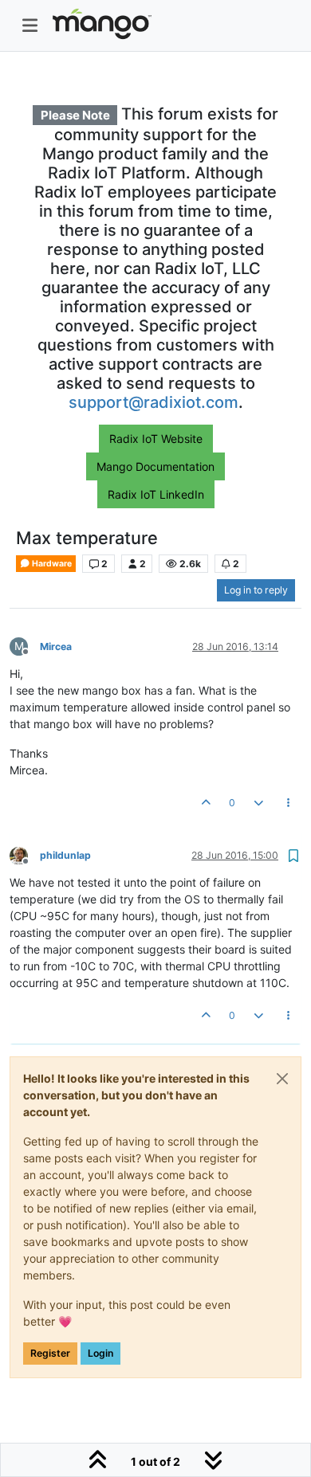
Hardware (51, 563)
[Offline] (25, 854)
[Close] (282, 1078)
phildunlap (65, 855)
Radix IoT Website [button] (156, 438)
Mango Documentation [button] (155, 466)
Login (100, 1353)
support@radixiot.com (153, 402)
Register (50, 1353)
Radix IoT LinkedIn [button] (156, 494)
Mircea (56, 646)
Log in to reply (256, 590)
